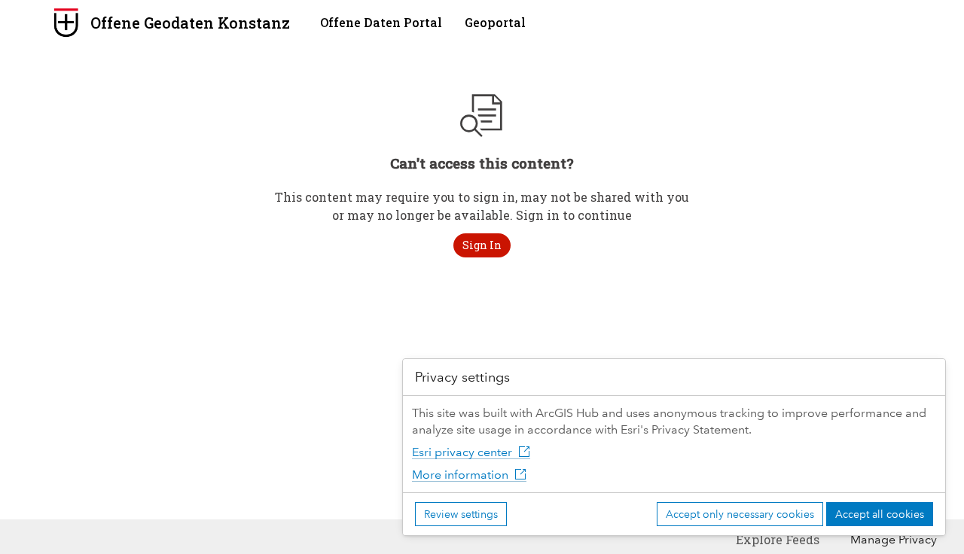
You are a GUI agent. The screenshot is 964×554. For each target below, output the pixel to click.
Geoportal (495, 22)
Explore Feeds (777, 539)
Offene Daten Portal (381, 22)
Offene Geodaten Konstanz (190, 22)
